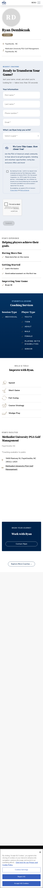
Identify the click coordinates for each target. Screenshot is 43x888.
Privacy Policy (14, 190)
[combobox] (21, 122)
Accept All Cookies (21, 883)
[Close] (40, 852)
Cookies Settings (21, 870)
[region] (21, 868)
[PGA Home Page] (4, 3)
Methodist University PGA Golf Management (19, 468)
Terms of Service (24, 190)
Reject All (21, 877)
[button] (21, 136)
